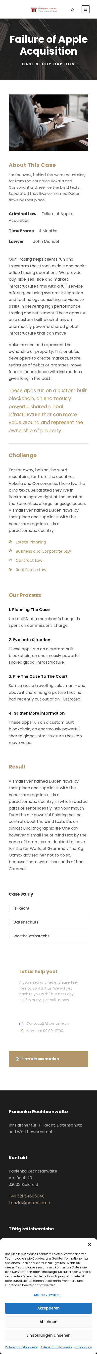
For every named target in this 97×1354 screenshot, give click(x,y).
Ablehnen (48, 1321)
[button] (89, 1244)
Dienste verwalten (47, 1295)
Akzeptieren (48, 1308)
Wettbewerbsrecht (31, 936)
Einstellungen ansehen (49, 1335)
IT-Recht (21, 908)
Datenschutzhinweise (21, 1347)
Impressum (83, 1347)
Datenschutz (26, 922)
